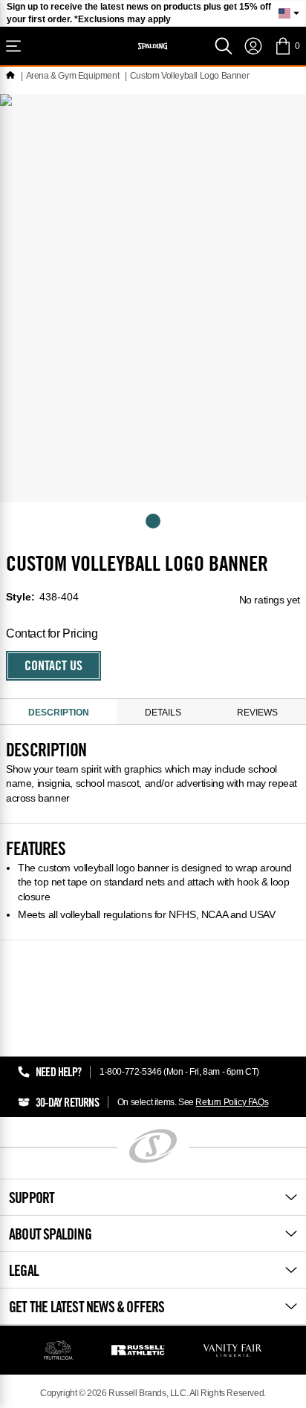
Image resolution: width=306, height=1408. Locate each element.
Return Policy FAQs (231, 1102)
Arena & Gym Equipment (73, 76)
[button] (287, 46)
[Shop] (13, 46)
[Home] (10, 76)
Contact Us (53, 667)
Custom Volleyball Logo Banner (189, 76)
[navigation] (253, 46)
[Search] (223, 46)
